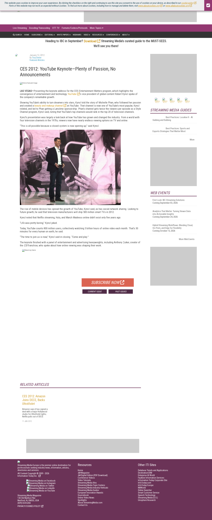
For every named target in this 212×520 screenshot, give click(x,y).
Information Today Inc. (28, 476)
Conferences (112, 35)
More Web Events (186, 239)
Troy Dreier (36, 57)
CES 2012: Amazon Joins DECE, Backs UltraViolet (33, 400)
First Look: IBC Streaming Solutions (169, 200)
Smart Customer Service (148, 492)
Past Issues (120, 291)
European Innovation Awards (90, 492)
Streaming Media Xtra (87, 482)
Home (26, 35)
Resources (97, 35)
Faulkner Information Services (151, 478)
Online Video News (86, 497)
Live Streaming (20, 28)
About (125, 35)
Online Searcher (145, 490)
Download (90, 41)
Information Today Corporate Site (152, 480)
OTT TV (55, 28)
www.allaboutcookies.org (177, 5)
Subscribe (36, 35)
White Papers (63, 35)
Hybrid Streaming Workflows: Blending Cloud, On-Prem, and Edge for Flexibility (173, 226)
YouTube (72, 94)
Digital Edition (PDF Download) (93, 475)
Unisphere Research (147, 500)
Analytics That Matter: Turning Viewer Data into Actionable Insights (172, 212)
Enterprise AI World (146, 475)
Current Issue (94, 291)
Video (86, 35)
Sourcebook (83, 495)
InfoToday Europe (145, 485)
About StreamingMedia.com (90, 502)
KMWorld (142, 487)
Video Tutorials (84, 480)
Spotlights (82, 500)
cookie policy (187, 3)
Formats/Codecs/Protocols (75, 28)
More (192, 139)
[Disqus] (80, 342)
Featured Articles (37, 60)
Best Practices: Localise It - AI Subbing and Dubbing (173, 118)
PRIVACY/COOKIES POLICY (29, 506)
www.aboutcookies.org (148, 5)
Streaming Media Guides (88, 490)
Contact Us (83, 505)
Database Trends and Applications (153, 470)
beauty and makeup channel (48, 105)
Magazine (84, 473)
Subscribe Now (105, 282)
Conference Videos (86, 478)
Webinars (77, 35)
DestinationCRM (145, 473)
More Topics (95, 28)
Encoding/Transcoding (39, 28)
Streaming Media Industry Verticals (93, 487)
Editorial (49, 35)
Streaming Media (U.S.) (148, 497)
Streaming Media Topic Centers (91, 485)
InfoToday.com (144, 482)
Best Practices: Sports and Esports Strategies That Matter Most (171, 130)
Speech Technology (146, 495)
